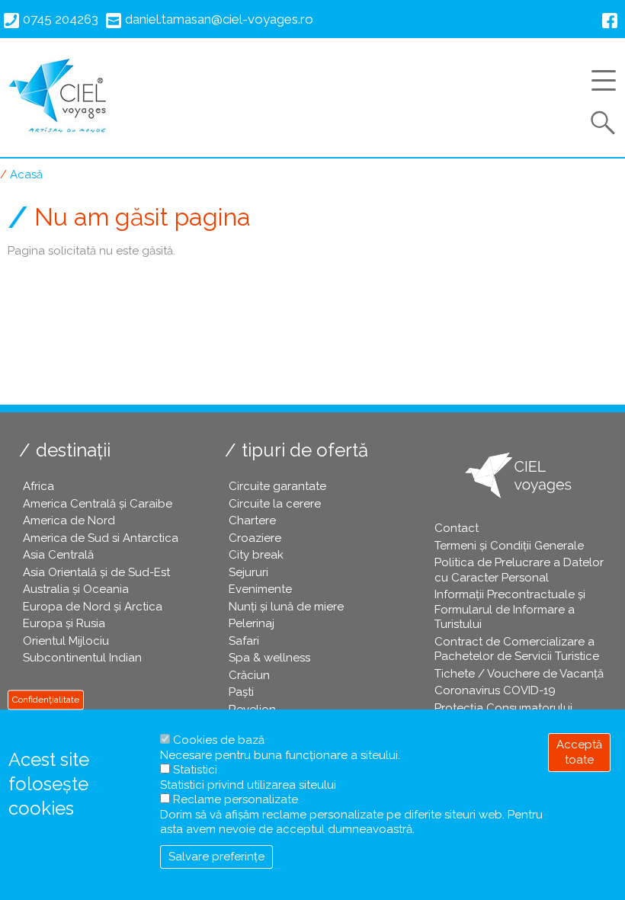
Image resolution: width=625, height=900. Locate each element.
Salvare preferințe (216, 856)
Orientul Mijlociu (66, 641)
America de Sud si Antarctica (100, 538)
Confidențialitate (45, 699)
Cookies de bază (218, 740)
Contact (456, 528)
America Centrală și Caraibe (97, 504)
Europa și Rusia (64, 623)
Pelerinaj (251, 623)
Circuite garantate (277, 486)
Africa (38, 486)
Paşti (241, 692)
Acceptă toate (579, 752)
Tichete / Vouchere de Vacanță (519, 674)
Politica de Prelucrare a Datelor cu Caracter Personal (519, 570)
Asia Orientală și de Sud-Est (96, 572)
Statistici (195, 770)
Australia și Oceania (76, 589)
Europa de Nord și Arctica (92, 606)
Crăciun (249, 675)
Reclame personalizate (235, 799)
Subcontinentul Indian (82, 658)
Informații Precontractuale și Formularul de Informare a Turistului (509, 609)
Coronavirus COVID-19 (495, 690)
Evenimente (260, 589)
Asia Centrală (58, 555)
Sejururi (248, 572)
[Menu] (608, 83)
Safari (244, 641)
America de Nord (69, 520)
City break (256, 555)
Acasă (26, 174)
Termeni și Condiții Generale (509, 545)
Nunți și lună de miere (286, 606)
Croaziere (255, 538)
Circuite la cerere (275, 504)
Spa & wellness (269, 658)
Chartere (252, 520)
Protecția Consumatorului (503, 708)
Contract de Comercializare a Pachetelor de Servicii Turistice (516, 649)
